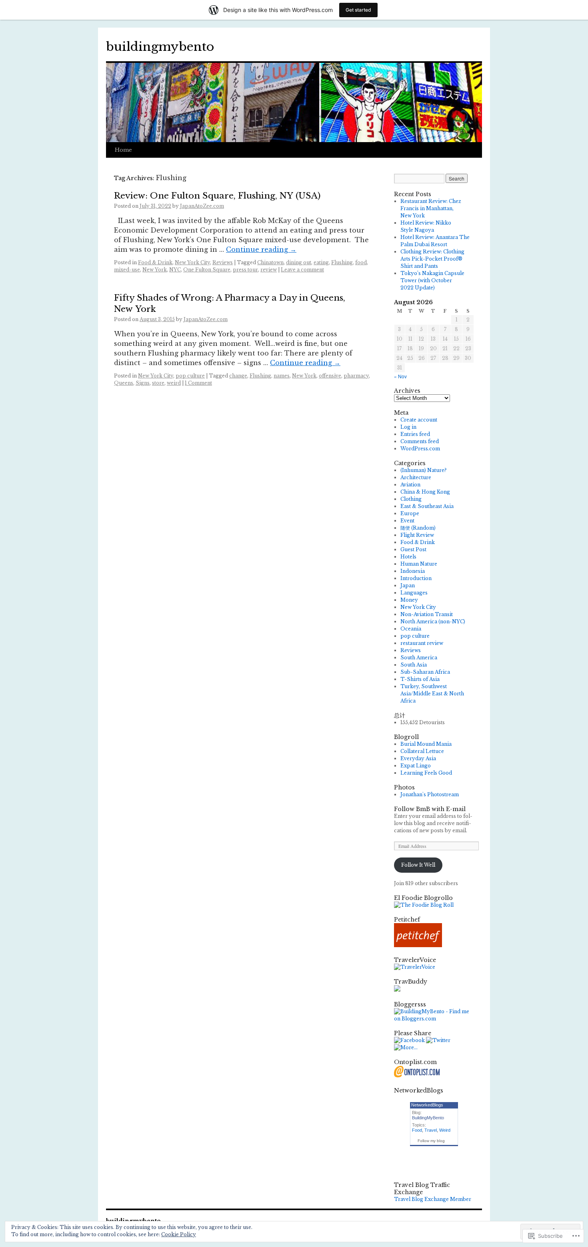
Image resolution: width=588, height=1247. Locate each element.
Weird (444, 1130)
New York (154, 270)
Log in (408, 427)
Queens (123, 383)
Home (123, 150)
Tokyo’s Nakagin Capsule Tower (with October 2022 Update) (432, 280)
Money (409, 600)
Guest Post (413, 549)
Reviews (222, 262)
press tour (245, 270)
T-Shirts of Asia (420, 679)
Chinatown (270, 262)
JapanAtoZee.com (202, 206)
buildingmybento (160, 46)
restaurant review (421, 643)
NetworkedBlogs (427, 1104)
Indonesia (412, 571)
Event (407, 521)
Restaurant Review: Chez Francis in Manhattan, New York (430, 208)
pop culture (190, 376)
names (282, 376)
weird (174, 383)
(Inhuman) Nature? (423, 470)
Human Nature (418, 564)
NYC (175, 270)
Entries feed (415, 434)
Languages (414, 593)
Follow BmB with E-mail (430, 809)
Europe (409, 513)
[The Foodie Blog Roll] (424, 905)
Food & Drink (155, 262)
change (238, 376)
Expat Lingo (415, 766)
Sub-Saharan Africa (425, 672)
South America (418, 658)
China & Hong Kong (425, 492)
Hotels (408, 557)
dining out (298, 262)
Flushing (342, 262)
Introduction (416, 578)
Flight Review (417, 535)
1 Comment (198, 383)
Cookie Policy (178, 1234)
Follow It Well (418, 865)
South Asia (413, 665)
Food (417, 1130)
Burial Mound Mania (426, 744)
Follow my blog (431, 1141)
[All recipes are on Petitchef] (418, 945)
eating (321, 262)
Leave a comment (302, 270)
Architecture (415, 477)
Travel (430, 1130)
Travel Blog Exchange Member (432, 1199)
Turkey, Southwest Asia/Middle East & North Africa (432, 693)
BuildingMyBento (428, 1117)
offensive (330, 376)
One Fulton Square (206, 270)
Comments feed (419, 441)
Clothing (411, 499)
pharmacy (356, 376)
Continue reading (261, 249)
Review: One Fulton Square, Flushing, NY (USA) (217, 196)
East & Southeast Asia (427, 506)
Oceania (410, 629)
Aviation (410, 485)
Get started (358, 10)
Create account (418, 420)
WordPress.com (420, 449)
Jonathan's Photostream (429, 794)
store (158, 383)
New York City (192, 262)
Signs (143, 383)
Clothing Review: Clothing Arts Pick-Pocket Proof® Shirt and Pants (432, 259)
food (361, 262)
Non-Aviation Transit (426, 614)
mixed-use (127, 270)
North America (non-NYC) (432, 621)
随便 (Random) (418, 528)
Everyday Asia (418, 758)
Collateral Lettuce (422, 751)
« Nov (400, 376)
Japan (407, 585)
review (268, 270)
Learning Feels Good (426, 773)
